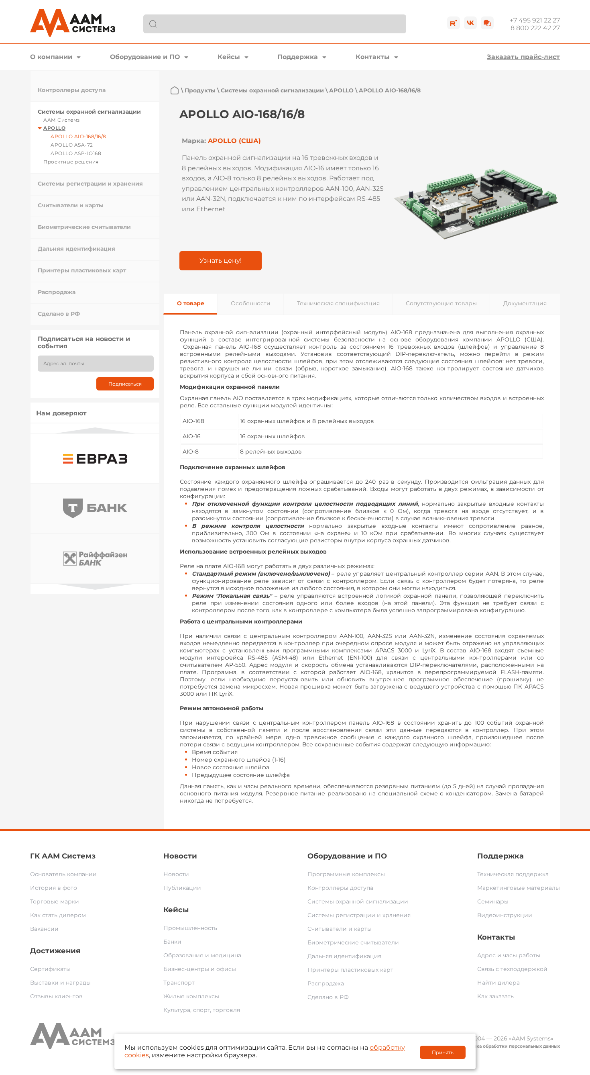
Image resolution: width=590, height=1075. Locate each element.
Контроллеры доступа (72, 90)
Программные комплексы (346, 874)
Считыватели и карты (71, 205)
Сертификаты (50, 969)
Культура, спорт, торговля (201, 1010)
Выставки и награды (60, 982)
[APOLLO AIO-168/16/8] (476, 203)
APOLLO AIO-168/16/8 (78, 136)
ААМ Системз (61, 120)
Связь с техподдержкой (512, 969)
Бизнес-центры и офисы (199, 969)
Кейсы (229, 57)
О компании (51, 57)
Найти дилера (498, 982)
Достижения (55, 950)
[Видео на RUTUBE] (453, 22)
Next (95, 587)
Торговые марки (54, 901)
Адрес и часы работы (508, 955)
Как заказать (495, 996)
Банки (172, 941)
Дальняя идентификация (76, 248)
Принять (443, 1052)
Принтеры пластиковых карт (82, 270)
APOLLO (54, 128)
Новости (180, 856)
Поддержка (297, 57)
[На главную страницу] (174, 90)
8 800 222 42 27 (535, 28)
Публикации (182, 887)
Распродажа (56, 292)
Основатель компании (63, 874)
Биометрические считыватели (84, 227)
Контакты (373, 57)
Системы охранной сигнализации (89, 111)
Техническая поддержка (513, 874)
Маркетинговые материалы (518, 887)
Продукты (200, 90)
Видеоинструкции (504, 915)
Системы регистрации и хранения (90, 183)
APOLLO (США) (234, 141)
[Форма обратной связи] (487, 22)
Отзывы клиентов (56, 996)
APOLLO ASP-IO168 (76, 153)
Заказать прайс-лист (523, 57)
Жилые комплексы (191, 996)
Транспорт (179, 982)
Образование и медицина (202, 955)
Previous (95, 430)
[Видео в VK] (470, 22)
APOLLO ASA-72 (72, 145)
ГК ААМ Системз (63, 856)
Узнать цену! (220, 260)
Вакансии (44, 928)
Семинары (493, 901)
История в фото (53, 887)
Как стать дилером (58, 915)
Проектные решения (71, 162)
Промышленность (190, 928)
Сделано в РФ (59, 313)
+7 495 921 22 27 (535, 20)
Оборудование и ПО (145, 57)
